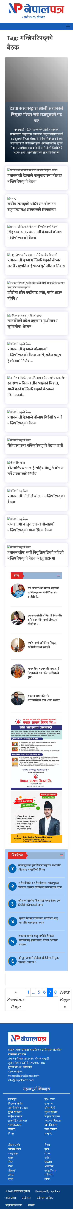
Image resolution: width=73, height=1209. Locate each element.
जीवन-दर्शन (14, 1145)
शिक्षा (47, 1145)
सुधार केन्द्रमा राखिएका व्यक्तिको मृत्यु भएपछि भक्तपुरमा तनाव (38, 920)
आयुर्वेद (48, 1133)
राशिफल (48, 1175)
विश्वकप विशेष (15, 1103)
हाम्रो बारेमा (10, 1198)
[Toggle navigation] (68, 26)
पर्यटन (47, 1158)
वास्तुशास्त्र (13, 1153)
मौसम (47, 1179)
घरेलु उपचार (50, 1129)
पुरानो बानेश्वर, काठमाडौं (20, 1067)
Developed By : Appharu (47, 1191)
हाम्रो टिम (26, 1198)
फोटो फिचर (50, 1170)
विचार (11, 1133)
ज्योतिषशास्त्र (14, 1149)
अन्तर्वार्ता (49, 1166)
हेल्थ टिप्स (49, 1099)
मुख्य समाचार (15, 1112)
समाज (11, 1175)
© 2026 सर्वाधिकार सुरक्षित (17, 1191)
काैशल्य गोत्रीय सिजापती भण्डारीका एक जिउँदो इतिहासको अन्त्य (39, 902)
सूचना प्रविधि (50, 1112)
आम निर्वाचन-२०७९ (18, 1108)
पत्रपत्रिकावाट (14, 1125)
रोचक (47, 1153)
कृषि (46, 1149)
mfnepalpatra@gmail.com (23, 1075)
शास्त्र (10, 1158)
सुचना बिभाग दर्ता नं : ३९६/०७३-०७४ (27, 1063)
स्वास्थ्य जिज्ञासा (52, 1120)
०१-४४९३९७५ (15, 1071)
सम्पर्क (31, 1205)
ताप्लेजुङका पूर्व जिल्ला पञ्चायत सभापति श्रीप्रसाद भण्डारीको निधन (39, 867)
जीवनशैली (49, 1108)
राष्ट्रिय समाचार (15, 1116)
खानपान (48, 1103)
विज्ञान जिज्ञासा (52, 1116)
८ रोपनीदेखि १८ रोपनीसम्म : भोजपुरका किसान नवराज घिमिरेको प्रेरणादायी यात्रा (40, 885)
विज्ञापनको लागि (13, 1205)
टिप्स (10, 1166)
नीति (10, 1162)
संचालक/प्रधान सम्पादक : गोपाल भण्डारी (28, 1058)
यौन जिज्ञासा (50, 1125)
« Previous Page (15, 999)
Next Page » (64, 999)
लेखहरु (11, 1129)
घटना (10, 1179)
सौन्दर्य (11, 1170)
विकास (48, 1162)
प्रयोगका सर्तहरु (45, 1198)
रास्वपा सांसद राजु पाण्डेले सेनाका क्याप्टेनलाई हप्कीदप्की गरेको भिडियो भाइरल (38, 940)
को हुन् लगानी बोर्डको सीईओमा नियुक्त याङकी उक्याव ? (38, 960)
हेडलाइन (12, 1099)
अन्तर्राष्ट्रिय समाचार (17, 1120)
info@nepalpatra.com (21, 1080)
